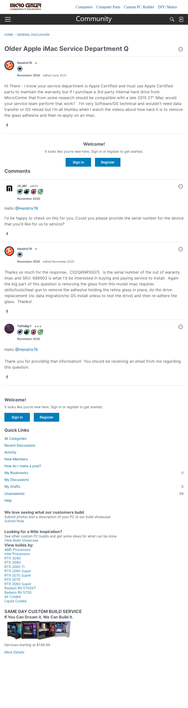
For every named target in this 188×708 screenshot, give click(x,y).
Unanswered (94, 493)
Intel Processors (17, 554)
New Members (16, 459)
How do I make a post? (22, 466)
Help (8, 500)
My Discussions (16, 479)
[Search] (172, 19)
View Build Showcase (21, 540)
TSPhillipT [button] (24, 326)
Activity (10, 452)
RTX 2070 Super (17, 575)
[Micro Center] (94, 19)
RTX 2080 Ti (14, 567)
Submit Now (14, 521)
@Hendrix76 (26, 208)
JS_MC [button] (22, 186)
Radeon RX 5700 (18, 592)
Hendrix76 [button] (24, 63)
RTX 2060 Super (17, 584)
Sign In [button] (78, 162)
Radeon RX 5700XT (20, 588)
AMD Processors (17, 549)
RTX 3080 (12, 562)
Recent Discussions (19, 445)
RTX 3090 (12, 558)
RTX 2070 (12, 579)
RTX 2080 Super (17, 571)
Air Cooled (12, 596)
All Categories (15, 438)
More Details (14, 652)
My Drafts (94, 486)
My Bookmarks (94, 473)
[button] (181, 49)
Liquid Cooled (15, 601)
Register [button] (108, 162)
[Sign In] (180, 19)
